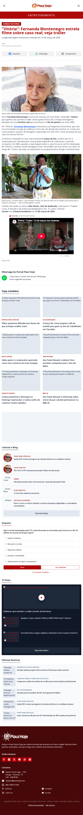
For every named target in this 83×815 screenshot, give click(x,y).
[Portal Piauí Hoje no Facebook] (4, 759)
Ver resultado (60, 567)
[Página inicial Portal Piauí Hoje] (41, 6)
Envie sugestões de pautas (20, 279)
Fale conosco (50, 805)
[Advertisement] (41, 427)
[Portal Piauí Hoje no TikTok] (24, 759)
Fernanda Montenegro (25, 126)
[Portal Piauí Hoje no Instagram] (9, 759)
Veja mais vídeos (41, 650)
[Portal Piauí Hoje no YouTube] (19, 759)
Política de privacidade (36, 805)
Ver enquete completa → (41, 572)
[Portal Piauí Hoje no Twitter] (14, 759)
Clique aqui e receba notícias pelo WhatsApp (28, 276)
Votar (22, 567)
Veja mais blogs (41, 513)
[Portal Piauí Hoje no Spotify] (30, 759)
